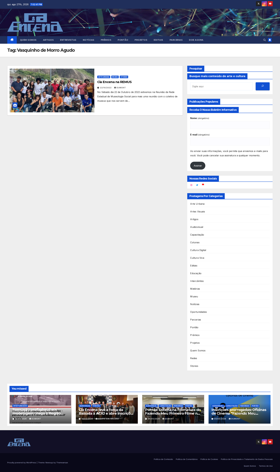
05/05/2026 (220, 419)
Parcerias (176, 40)
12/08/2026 (21, 419)
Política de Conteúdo (163, 459)
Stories (124, 77)
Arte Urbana (103, 77)
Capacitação (197, 234)
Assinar (198, 165)
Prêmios (106, 40)
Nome (199, 118)
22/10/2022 (106, 88)
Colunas (194, 242)
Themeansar (62, 462)
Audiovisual (196, 227)
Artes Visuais (197, 211)
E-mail (199, 134)
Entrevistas (68, 40)
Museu (115, 77)
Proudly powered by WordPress (22, 462)
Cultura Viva (197, 257)
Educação (195, 273)
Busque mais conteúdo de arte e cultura (217, 76)
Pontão (123, 40)
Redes (193, 358)
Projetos (141, 40)
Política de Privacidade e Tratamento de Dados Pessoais (247, 459)
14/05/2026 (88, 419)
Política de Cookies (209, 459)
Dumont (121, 88)
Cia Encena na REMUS (114, 82)
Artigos (48, 40)
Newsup (49, 462)
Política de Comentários (187, 459)
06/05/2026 (154, 419)
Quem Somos (28, 40)
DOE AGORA (196, 40)
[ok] (263, 86)
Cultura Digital (198, 250)
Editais (158, 40)
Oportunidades (198, 311)
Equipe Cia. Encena (108, 419)
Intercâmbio (197, 281)
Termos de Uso (266, 466)
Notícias (88, 40)
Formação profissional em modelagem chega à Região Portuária (36, 413)
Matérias (195, 288)
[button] (264, 39)
